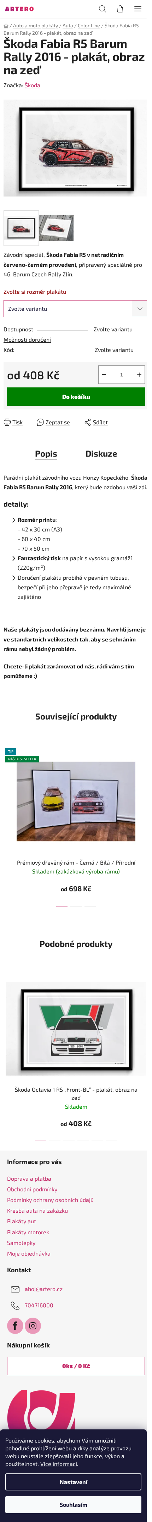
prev (7, 781)
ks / (76, 1365)
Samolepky (21, 1242)
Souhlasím (73, 1504)
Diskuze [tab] (101, 453)
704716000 (39, 1305)
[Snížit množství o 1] (104, 375)
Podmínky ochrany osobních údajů (50, 1199)
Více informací (58, 1463)
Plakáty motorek (28, 1232)
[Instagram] (33, 1326)
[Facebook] (15, 1326)
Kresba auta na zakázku (37, 1210)
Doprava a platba (29, 1178)
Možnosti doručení (27, 339)
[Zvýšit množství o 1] (139, 375)
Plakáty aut (21, 1221)
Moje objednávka (29, 1253)
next (144, 781)
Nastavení (73, 1481)
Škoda (32, 85)
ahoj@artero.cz (44, 1288)
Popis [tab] (46, 453)
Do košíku (76, 396)
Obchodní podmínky (32, 1189)
